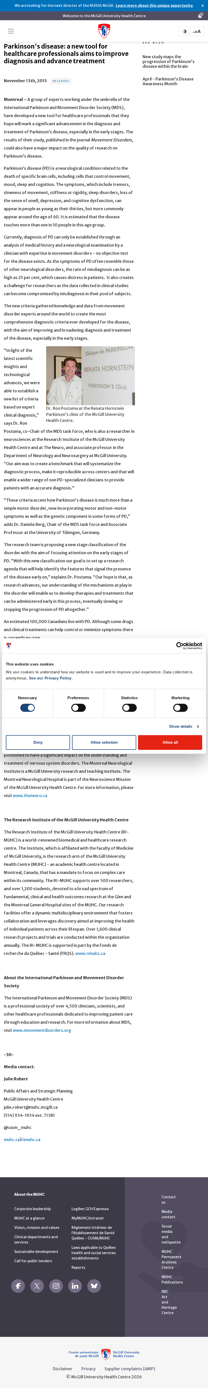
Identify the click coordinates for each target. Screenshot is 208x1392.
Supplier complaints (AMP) (130, 1368)
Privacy (88, 1368)
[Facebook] (18, 1286)
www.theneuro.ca (30, 795)
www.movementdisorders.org (42, 1030)
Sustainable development (36, 1251)
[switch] (78, 708)
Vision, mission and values (36, 1227)
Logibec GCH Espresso (90, 1209)
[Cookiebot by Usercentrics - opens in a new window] (180, 646)
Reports (78, 1267)
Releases (61, 81)
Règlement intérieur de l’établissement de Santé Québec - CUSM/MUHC (93, 1232)
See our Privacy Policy (50, 678)
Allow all (170, 742)
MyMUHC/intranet (88, 1218)
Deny (38, 742)
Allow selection (104, 742)
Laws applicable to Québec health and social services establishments (94, 1252)
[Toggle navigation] (11, 31)
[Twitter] (37, 1286)
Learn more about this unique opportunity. (154, 5)
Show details (180, 726)
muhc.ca (12, 1139)
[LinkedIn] (75, 1286)
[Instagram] (56, 1286)
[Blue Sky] (94, 1286)
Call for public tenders (33, 1261)
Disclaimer (63, 1368)
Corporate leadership (32, 1209)
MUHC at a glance (29, 1218)
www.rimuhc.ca (90, 953)
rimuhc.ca (31, 1139)
